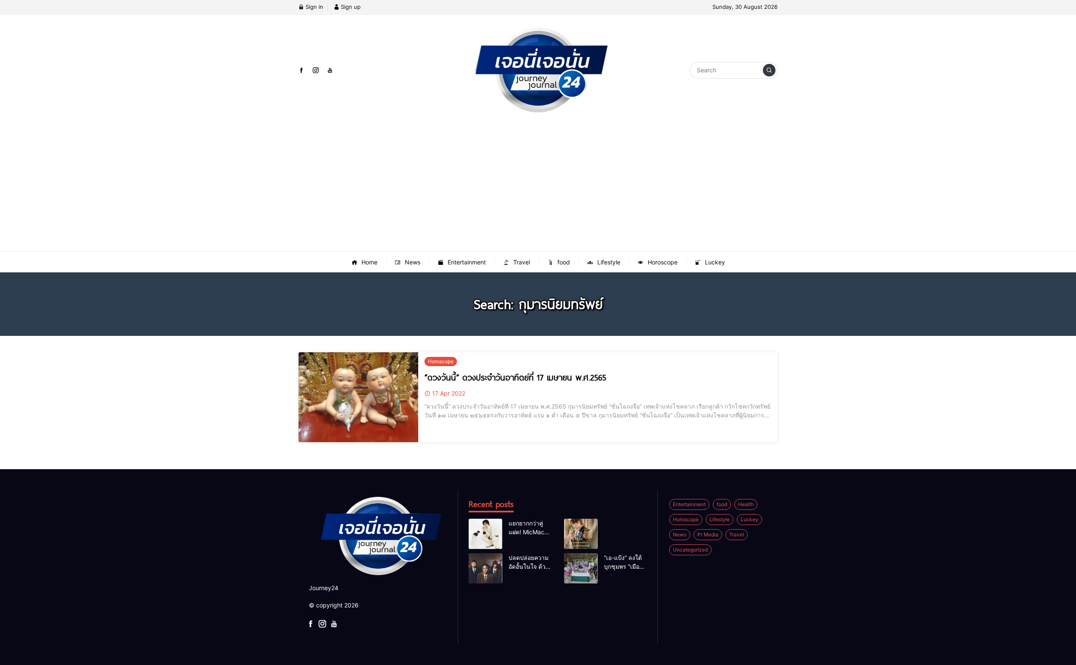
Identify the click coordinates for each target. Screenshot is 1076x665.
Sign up (350, 6)
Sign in (313, 6)
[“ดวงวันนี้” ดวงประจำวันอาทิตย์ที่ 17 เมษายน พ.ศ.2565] (358, 397)
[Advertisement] (538, 188)
